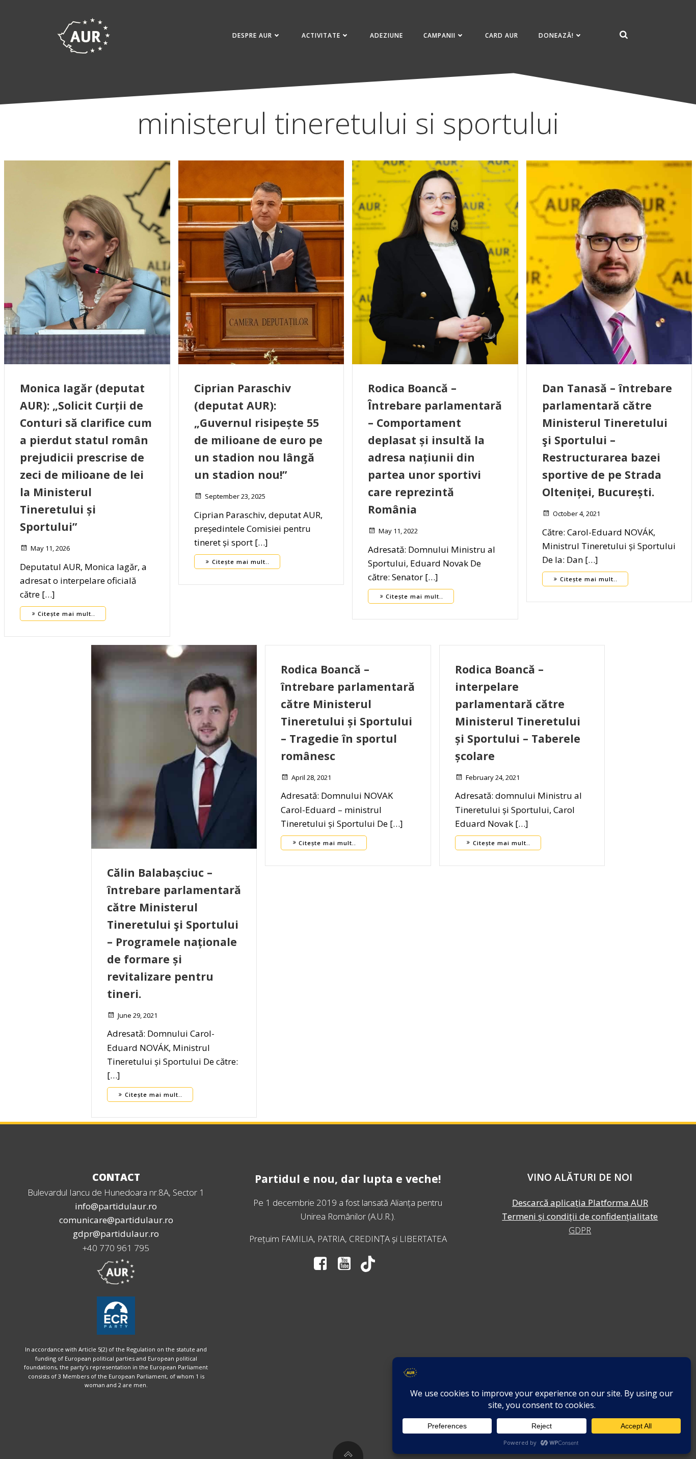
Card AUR (501, 35)
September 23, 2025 (235, 496)
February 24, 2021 (493, 777)
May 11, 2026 (50, 548)
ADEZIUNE (386, 35)
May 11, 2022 (398, 530)
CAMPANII (439, 35)
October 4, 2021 (576, 513)
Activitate (321, 35)
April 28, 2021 (311, 777)
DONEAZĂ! (556, 35)
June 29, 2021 (137, 1015)
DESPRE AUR (252, 35)
